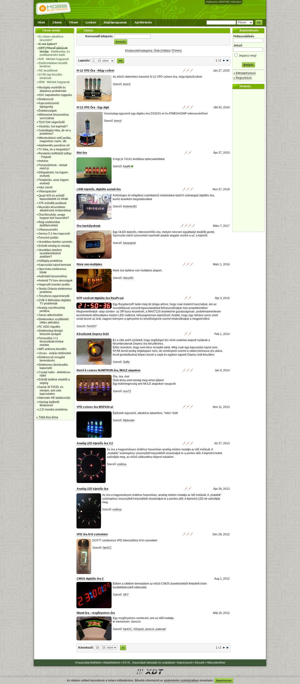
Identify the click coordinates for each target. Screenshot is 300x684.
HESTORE (224, 2)
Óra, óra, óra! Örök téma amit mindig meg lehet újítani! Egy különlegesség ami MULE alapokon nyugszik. (144, 380)
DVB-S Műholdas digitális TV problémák (54, 302)
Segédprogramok (115, 22)
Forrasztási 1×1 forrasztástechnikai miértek (51, 342)
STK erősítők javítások (52, 203)
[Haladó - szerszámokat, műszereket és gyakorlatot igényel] (187, 71)
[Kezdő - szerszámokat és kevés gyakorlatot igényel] (187, 154)
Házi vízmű (45, 187)
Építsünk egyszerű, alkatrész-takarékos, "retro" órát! (145, 413)
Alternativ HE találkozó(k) (54, 397)
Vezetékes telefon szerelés (55, 241)
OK (259, 22)
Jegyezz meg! (247, 55)
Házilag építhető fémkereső (48, 403)
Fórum (73, 22)
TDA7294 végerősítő (51, 122)
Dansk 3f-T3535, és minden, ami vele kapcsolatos (50, 390)
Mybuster (129, 420)
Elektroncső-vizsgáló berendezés (51, 359)
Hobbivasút (211, 2)
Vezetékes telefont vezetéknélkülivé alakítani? (50, 253)
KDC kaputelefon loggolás (55, 95)
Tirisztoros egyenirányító (54, 296)
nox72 (127, 391)
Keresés (121, 41)
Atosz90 (128, 278)
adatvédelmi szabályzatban (181, 680)
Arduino (43, 161)
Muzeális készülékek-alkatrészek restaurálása (54, 208)
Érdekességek (47, 110)
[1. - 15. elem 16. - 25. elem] (103, 60)
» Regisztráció (242, 78)
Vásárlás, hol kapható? (53, 126)
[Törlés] (176, 50)
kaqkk (127, 166)
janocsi (149, 629)
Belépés (248, 64)
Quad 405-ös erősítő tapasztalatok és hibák (53, 197)
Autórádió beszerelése (52, 276)
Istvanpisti (129, 243)
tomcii (127, 84)
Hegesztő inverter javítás (54, 284)
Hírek (41, 22)
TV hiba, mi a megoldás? (54, 149)
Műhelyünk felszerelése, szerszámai (53, 116)
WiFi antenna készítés (52, 349)
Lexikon (91, 22)
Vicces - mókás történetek (54, 353)
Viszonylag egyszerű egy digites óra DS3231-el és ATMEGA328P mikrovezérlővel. (156, 113)
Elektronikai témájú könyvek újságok (50, 332)
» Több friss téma (47, 417)
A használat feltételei (88, 662)
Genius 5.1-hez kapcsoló (54, 233)
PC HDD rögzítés (49, 326)
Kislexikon (236, 2)
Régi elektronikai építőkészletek (49, 223)
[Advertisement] (250, 160)
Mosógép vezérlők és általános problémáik (52, 89)
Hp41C (107, 547)
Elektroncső (45, 99)
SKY (126, 594)
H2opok (139, 629)
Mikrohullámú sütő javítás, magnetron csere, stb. (54, 139)
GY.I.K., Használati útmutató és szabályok (149, 662)
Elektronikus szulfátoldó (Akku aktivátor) (53, 321)
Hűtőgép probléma (50, 260)
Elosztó (199, 662)
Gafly (126, 362)
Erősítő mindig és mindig (54, 245)
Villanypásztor (47, 191)
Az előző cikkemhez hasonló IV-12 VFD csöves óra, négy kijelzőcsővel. (158, 76)
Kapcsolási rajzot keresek (54, 264)
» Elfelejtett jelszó (244, 73)
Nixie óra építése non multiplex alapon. (137, 270)
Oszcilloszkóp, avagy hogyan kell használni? (53, 216)
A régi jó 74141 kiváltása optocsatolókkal (139, 159)
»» (123, 647)
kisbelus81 (130, 206)
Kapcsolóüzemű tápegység (48, 105)
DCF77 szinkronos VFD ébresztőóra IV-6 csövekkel (124, 540)
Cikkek (57, 22)
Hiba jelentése (216, 662)
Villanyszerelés (48, 229)
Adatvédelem (111, 662)
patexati (161, 629)
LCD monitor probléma (53, 409)
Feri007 (92, 326)
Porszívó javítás (48, 237)
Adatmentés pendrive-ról (54, 145)
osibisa (121, 464)
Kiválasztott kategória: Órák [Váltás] (147, 50)
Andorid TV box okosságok (55, 280)
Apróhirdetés (143, 22)
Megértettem (224, 680)
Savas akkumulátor (50, 315)
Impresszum (185, 662)
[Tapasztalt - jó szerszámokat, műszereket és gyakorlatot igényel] (187, 226)
